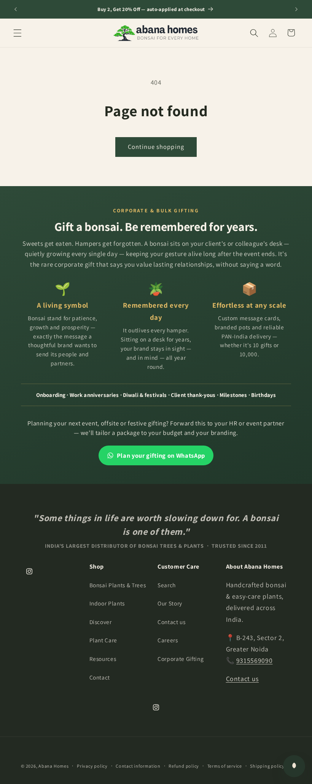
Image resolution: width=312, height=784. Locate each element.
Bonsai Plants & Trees (117, 585)
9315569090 (254, 660)
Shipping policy (267, 766)
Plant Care (103, 640)
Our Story (170, 603)
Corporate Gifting (181, 658)
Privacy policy (92, 766)
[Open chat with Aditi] (294, 766)
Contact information (138, 766)
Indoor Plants (107, 603)
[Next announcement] (296, 9)
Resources (102, 658)
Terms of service (224, 766)
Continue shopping (156, 146)
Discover (100, 622)
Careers (168, 640)
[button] (17, 33)
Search (167, 585)
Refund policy (184, 766)
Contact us (172, 622)
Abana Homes (53, 766)
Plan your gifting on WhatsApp (161, 455)
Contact (99, 677)
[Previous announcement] (15, 9)
